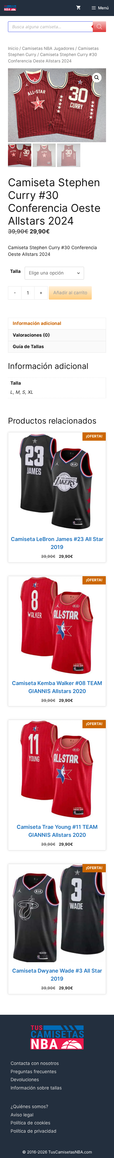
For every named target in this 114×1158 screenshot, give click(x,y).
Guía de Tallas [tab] (28, 346)
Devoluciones (25, 1079)
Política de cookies (30, 1122)
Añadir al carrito (70, 292)
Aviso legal (22, 1114)
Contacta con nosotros (35, 1063)
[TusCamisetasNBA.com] (10, 8)
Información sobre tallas (36, 1088)
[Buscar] (99, 26)
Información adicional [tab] (37, 323)
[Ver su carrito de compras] (78, 8)
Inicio (13, 48)
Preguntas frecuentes (33, 1071)
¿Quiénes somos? (29, 1106)
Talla (15, 271)
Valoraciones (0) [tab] (31, 335)
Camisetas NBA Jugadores (48, 48)
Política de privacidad (33, 1131)
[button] (97, 77)
